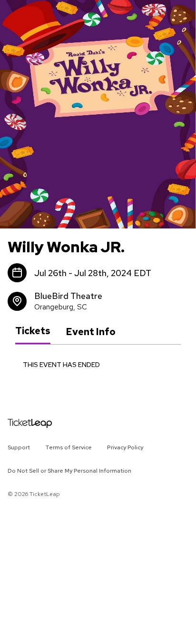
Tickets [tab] (32, 331)
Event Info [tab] (91, 332)
